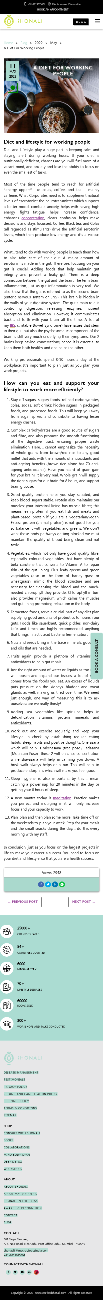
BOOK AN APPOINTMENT (52, 9)
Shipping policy (16, 1101)
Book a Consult (96, 656)
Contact (11, 1215)
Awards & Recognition (23, 1208)
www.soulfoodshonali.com (50, 1293)
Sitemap (10, 1115)
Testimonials (14, 1079)
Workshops (13, 1169)
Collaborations (17, 1147)
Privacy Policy (15, 1086)
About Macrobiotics (20, 1194)
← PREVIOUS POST (23, 902)
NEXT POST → (83, 902)
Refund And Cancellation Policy (31, 1094)
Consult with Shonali (22, 1133)
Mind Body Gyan (17, 1154)
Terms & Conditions (20, 1108)
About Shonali (16, 1186)
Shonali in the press (21, 1201)
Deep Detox (13, 1161)
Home (8, 42)
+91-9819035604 (36, 3)
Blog (81, 21)
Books (9, 1140)
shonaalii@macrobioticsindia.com (26, 1250)
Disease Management (21, 1072)
